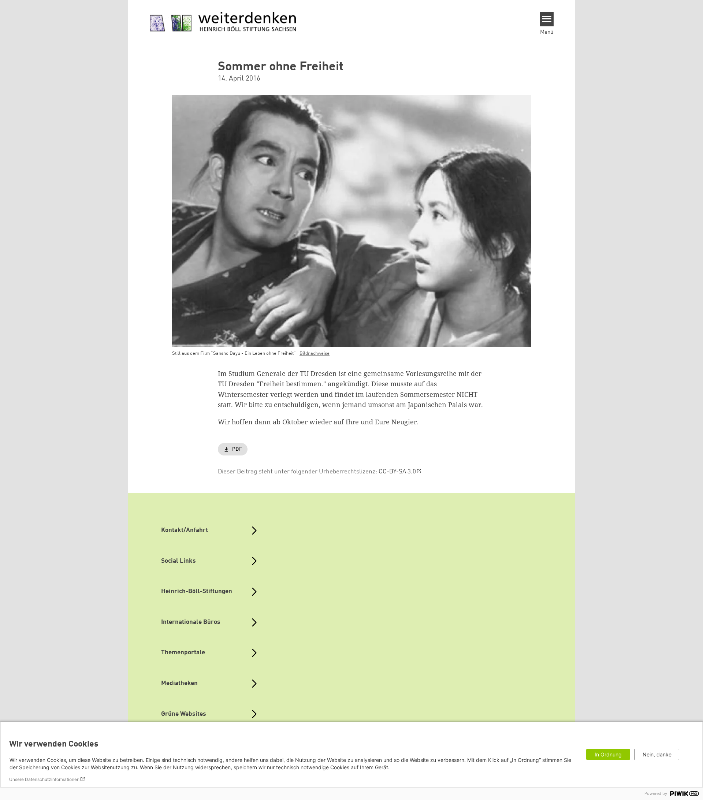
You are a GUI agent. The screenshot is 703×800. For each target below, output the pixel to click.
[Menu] (547, 19)
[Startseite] (223, 22)
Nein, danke (657, 754)
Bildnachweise (315, 353)
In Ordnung (608, 754)
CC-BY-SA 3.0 (397, 472)
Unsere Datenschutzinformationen (44, 779)
